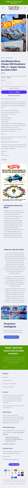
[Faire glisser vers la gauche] (10, 54)
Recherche (5, 377)
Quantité (3, 80)
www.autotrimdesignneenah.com (14, 439)
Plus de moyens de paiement (14, 95)
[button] (2, 7)
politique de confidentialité (9, 383)
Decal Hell (5, 434)
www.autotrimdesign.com (12, 437)
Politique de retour (7, 380)
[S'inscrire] (23, 367)
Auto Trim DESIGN (19, 432)
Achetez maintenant (11, 337)
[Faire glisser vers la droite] (17, 54)
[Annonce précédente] (2, 2)
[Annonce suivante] (25, 2)
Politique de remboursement (19, 481)
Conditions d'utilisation (8, 386)
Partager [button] (4, 159)
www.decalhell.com (11, 440)
